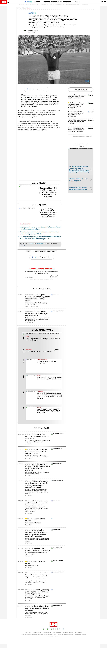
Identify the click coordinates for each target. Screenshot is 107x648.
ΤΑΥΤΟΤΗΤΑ (28, 632)
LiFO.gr (31, 243)
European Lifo (84, 4)
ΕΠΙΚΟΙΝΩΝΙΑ (37, 632)
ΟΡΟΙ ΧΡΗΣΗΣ (33, 279)
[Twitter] (88, 81)
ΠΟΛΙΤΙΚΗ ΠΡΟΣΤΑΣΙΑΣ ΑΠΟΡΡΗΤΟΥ (46, 279)
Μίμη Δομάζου (27, 97)
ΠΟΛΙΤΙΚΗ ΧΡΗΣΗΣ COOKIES (65, 634)
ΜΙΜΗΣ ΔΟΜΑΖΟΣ (40, 251)
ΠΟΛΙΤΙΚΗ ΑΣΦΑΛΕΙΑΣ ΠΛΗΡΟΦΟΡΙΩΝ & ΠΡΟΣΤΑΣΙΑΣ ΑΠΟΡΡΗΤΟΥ (38, 634)
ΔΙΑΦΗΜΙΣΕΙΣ (57, 632)
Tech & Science (60, 4)
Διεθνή (26, 4)
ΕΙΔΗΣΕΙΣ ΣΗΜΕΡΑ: (25, 224)
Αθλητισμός (68, 4)
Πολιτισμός (45, 4)
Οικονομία (38, 4)
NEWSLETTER (47, 632)
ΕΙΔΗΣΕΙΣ (24, 8)
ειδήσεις (22, 245)
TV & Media (52, 4)
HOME (19, 8)
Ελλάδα (21, 4)
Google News (39, 243)
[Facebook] (86, 81)
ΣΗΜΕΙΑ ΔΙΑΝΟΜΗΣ (80, 634)
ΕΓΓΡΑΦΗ (54, 277)
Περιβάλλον (76, 4)
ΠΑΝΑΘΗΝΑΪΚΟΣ (52, 251)
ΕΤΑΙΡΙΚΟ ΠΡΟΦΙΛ (68, 632)
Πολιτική (32, 4)
